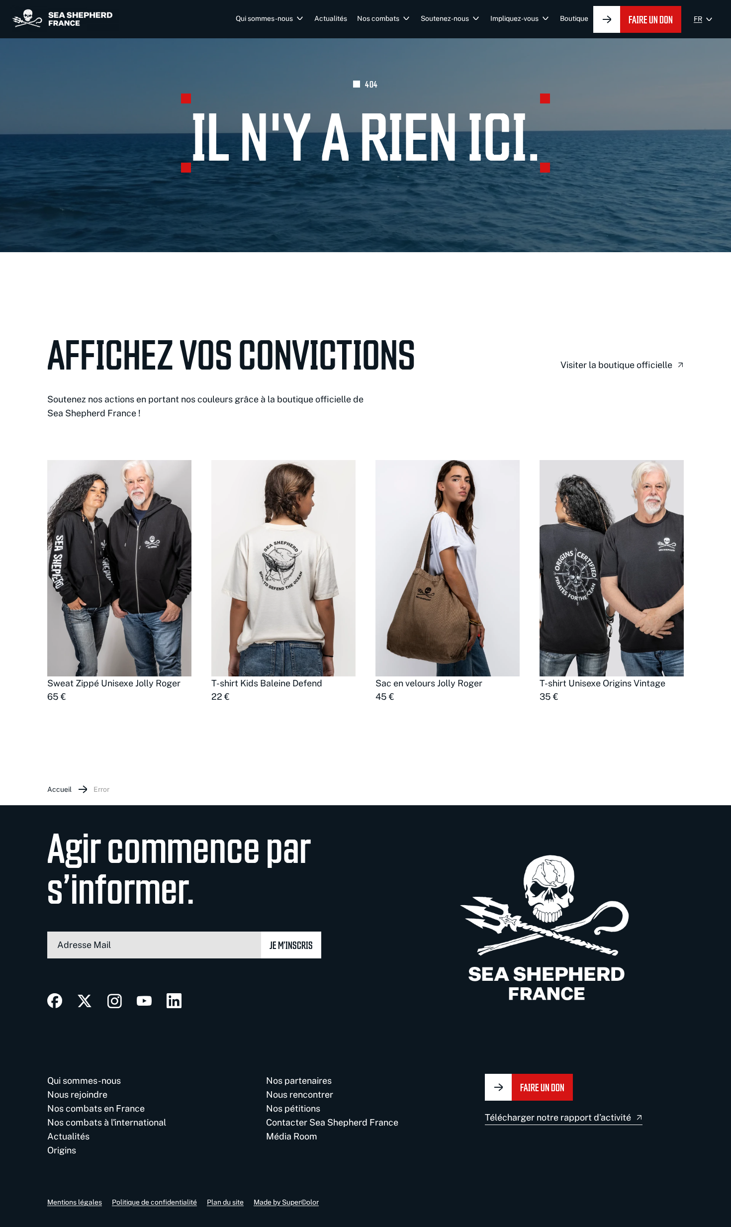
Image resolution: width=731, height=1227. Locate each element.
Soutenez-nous (445, 18)
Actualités (330, 18)
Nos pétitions (293, 1108)
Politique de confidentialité (154, 1202)
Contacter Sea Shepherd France (332, 1122)
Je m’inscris (291, 944)
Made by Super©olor (286, 1202)
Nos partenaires (299, 1080)
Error (101, 789)
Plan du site (225, 1202)
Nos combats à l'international (106, 1122)
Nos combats (378, 18)
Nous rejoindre (77, 1094)
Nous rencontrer (299, 1094)
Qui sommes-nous (264, 18)
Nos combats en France (96, 1108)
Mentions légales (74, 1202)
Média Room (291, 1136)
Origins (61, 1150)
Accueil (59, 789)
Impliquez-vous (514, 18)
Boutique (574, 18)
